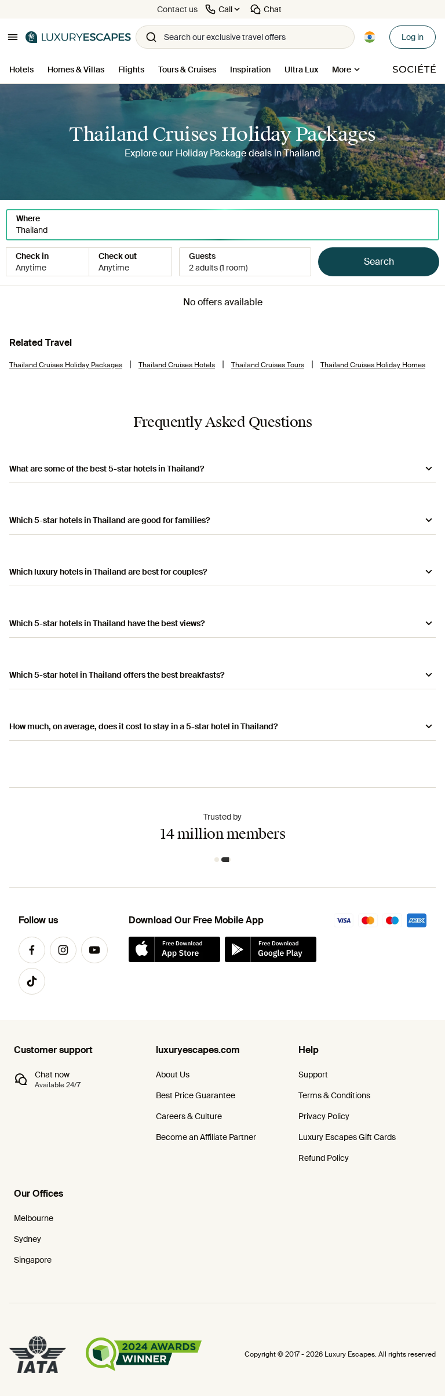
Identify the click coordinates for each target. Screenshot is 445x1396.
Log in (413, 37)
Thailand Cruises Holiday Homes (372, 365)
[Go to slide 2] (226, 859)
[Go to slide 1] (216, 859)
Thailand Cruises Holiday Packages (65, 365)
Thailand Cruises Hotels (176, 365)
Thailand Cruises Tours (267, 365)
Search (379, 261)
